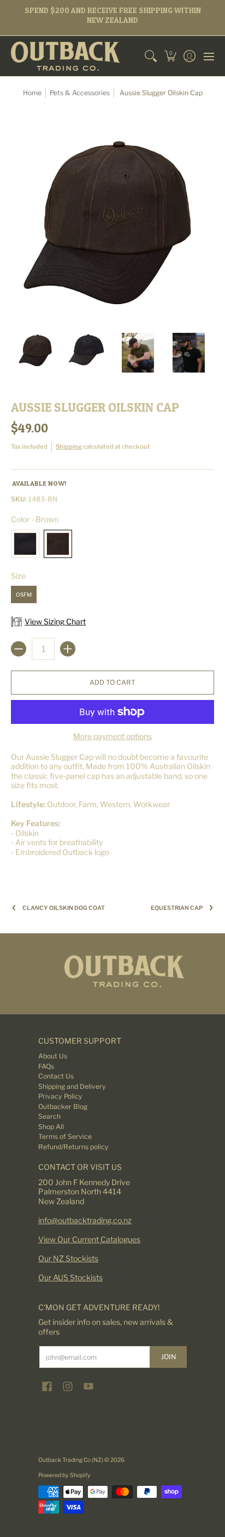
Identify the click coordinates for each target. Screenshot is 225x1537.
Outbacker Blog (62, 1106)
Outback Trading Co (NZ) (71, 1460)
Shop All (51, 1127)
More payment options (112, 736)
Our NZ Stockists (68, 1258)
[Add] (67, 648)
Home (32, 93)
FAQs (46, 1066)
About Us (52, 1056)
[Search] (151, 56)
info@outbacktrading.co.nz (85, 1220)
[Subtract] (18, 648)
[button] (170, 56)
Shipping (69, 446)
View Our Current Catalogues (89, 1239)
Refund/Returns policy (73, 1147)
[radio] (25, 546)
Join (168, 1357)
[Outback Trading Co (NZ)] (65, 56)
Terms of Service (65, 1136)
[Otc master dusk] (112, 971)
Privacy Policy (60, 1096)
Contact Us (56, 1076)
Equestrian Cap (177, 908)
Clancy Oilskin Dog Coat (63, 908)
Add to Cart (112, 682)
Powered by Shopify (64, 1475)
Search (49, 1116)
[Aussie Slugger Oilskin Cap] (36, 353)
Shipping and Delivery (72, 1086)
